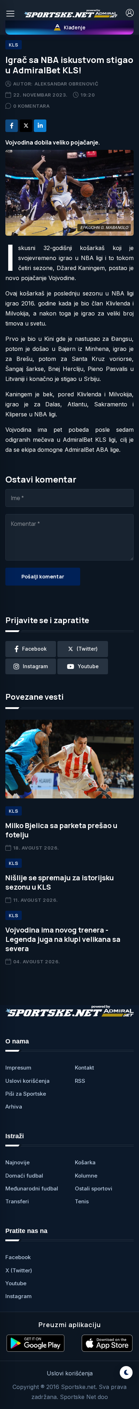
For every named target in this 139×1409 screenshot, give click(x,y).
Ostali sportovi (93, 1188)
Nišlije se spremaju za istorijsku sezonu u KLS (59, 882)
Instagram (18, 1296)
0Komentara (31, 106)
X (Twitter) (18, 1270)
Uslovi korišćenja (27, 1080)
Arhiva (13, 1106)
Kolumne (86, 1175)
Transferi (17, 1201)
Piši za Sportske (25, 1093)
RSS (80, 1080)
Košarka (85, 1162)
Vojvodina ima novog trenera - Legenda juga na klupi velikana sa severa (62, 939)
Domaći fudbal (24, 1175)
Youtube (15, 1283)
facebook (34, 649)
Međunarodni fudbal (31, 1188)
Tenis (82, 1201)
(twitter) (87, 649)
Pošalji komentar (42, 576)
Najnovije (17, 1162)
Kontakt (84, 1067)
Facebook (18, 1257)
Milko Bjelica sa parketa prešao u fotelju (61, 830)
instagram (35, 666)
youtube (88, 666)
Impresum (18, 1067)
